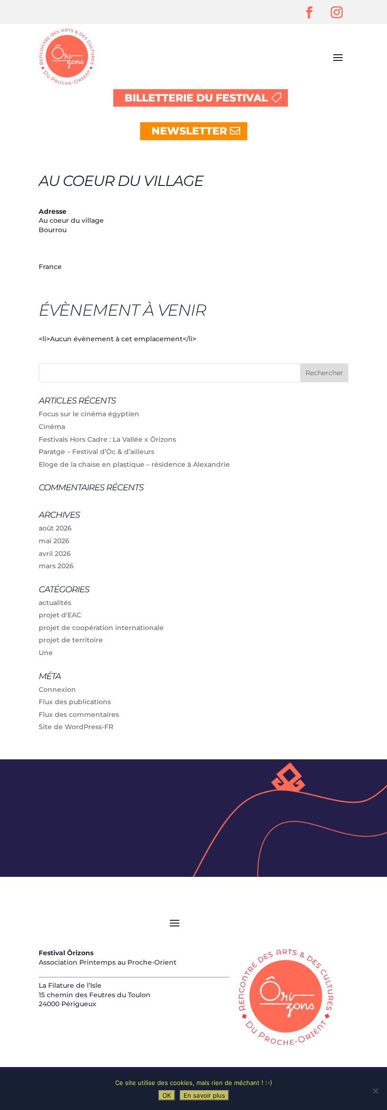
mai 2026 (54, 541)
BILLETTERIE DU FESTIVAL (196, 98)
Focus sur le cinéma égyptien (89, 414)
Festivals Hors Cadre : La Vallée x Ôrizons (107, 439)
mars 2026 (56, 566)
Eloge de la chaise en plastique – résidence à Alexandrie (134, 464)
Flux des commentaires (79, 714)
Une (46, 652)
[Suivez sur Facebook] (309, 13)
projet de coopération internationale (101, 627)
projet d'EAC (60, 615)
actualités (55, 602)
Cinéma (52, 426)
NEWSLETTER (189, 131)
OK (166, 1095)
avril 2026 (55, 553)
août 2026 (55, 528)
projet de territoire (71, 640)
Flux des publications (75, 702)
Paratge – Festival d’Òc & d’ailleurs (96, 451)
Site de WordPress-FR (76, 727)
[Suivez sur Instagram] (336, 13)
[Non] (375, 1090)
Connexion (57, 689)
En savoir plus (204, 1095)
